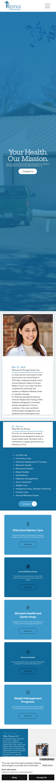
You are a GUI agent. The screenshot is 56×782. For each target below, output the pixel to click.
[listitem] (27, 535)
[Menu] (47, 6)
